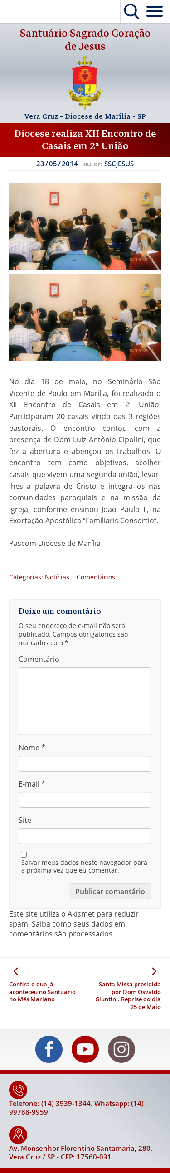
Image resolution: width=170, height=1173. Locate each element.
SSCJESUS (119, 163)
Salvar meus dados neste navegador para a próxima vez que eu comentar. (84, 866)
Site (25, 820)
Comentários (96, 577)
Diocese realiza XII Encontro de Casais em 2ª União (85, 140)
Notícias (57, 577)
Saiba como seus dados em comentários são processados (67, 929)
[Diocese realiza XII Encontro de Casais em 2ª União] (85, 226)
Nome (32, 748)
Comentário (39, 659)
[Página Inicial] (85, 107)
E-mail (32, 784)
